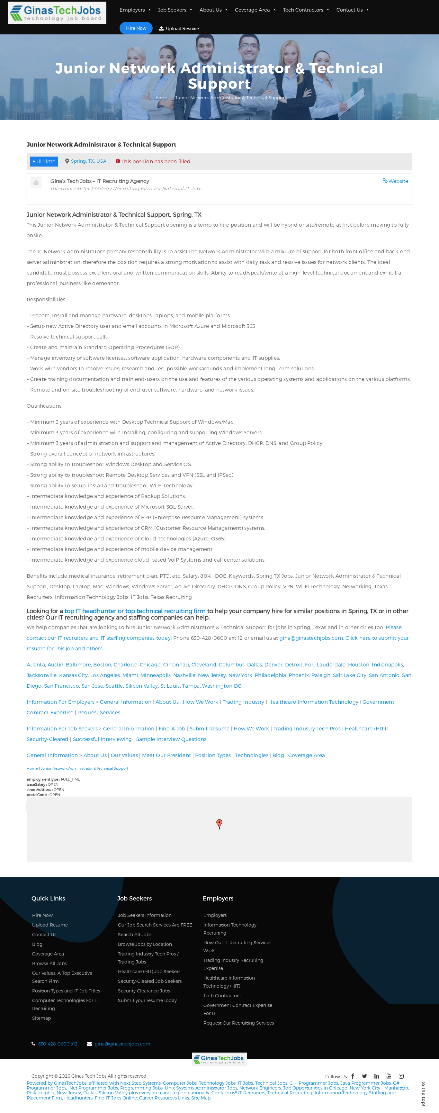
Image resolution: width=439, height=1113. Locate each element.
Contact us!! (223, 1092)
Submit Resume (210, 728)
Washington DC (221, 686)
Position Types (213, 755)
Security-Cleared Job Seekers (150, 981)
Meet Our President (166, 755)
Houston (359, 664)
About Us (211, 10)
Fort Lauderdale (325, 664)
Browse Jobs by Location (145, 944)
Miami (130, 675)
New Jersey (212, 675)
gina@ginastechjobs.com (311, 638)
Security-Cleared (48, 739)
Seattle (114, 686)
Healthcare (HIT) (365, 728)
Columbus (232, 664)
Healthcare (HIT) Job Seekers (149, 971)
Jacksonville (42, 675)
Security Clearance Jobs (144, 990)
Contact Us (349, 10)
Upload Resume (182, 28)
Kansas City (73, 675)
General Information (125, 702)
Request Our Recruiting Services (238, 1023)
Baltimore (78, 664)
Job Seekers (172, 10)
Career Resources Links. (164, 1097)
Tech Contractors (303, 10)
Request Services (98, 712)
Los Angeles (105, 675)
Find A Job (172, 728)
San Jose (92, 686)
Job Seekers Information (145, 915)
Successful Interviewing (102, 739)
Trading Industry (243, 702)
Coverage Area (252, 10)
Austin (56, 664)
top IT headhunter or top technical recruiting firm (135, 610)
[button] (219, 824)
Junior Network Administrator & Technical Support (84, 768)
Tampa (191, 686)
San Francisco (61, 686)
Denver (273, 664)
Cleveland (204, 664)
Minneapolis (155, 675)
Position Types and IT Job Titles (66, 990)
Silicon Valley (141, 686)
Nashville (184, 675)
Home (160, 97)
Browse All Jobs (49, 963)
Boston (102, 664)
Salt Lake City (349, 675)
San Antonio (384, 675)
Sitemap (41, 1018)
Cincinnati (176, 664)
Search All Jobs (134, 934)
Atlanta (36, 664)
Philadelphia (270, 675)
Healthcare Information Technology (313, 702)
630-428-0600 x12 (57, 1043)
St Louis (170, 686)
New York (240, 675)
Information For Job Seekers (62, 728)
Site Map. (201, 1097)
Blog (278, 755)
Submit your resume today (147, 1000)
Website (398, 181)
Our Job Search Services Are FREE (155, 925)
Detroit (294, 664)
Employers (132, 10)
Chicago (150, 664)
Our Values (124, 755)
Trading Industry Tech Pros (307, 728)
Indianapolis (387, 664)
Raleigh (320, 675)
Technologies (251, 755)
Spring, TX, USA (89, 161)
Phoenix (299, 675)
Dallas (254, 664)
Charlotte (126, 664)
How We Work (200, 702)
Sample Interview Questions (171, 739)
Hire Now (136, 28)
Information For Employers (61, 702)
